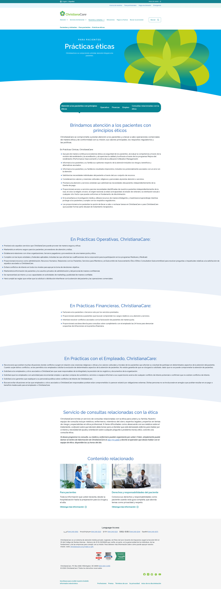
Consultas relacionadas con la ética (145, 107)
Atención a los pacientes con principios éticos (79, 107)
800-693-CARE (104, 566)
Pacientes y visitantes (96, 20)
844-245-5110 (96, 532)
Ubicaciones (111, 20)
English (64, 1)
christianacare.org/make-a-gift (81, 547)
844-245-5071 (153, 532)
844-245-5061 (73, 532)
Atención (63, 20)
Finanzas (116, 107)
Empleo (125, 107)
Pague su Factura (122, 20)
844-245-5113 (113, 532)
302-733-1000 (113, 440)
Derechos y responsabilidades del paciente (135, 492)
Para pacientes (68, 492)
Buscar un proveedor (137, 20)
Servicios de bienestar (77, 20)
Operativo (104, 107)
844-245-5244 (135, 532)
